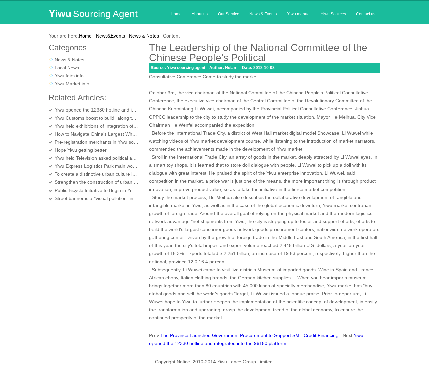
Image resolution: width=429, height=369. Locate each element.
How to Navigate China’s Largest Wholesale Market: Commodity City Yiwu (96, 134)
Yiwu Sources (333, 14)
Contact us (365, 14)
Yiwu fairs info (69, 75)
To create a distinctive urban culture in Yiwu (96, 174)
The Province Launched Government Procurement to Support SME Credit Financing (249, 335)
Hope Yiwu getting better (81, 150)
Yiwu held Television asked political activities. (96, 158)
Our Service (228, 14)
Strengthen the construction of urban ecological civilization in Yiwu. (96, 182)
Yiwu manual (299, 14)
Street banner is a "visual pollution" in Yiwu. (96, 198)
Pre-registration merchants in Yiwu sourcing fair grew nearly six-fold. (96, 142)
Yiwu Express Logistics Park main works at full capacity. (96, 166)
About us (200, 14)
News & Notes (144, 36)
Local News (67, 67)
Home (176, 14)
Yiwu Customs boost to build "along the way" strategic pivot (96, 118)
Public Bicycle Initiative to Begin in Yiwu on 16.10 (96, 190)
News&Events (110, 36)
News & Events (263, 14)
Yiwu (93, 13)
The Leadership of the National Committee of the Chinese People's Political (258, 52)
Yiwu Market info (72, 83)
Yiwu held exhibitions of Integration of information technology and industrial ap (96, 126)
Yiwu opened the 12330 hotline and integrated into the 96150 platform (96, 110)
